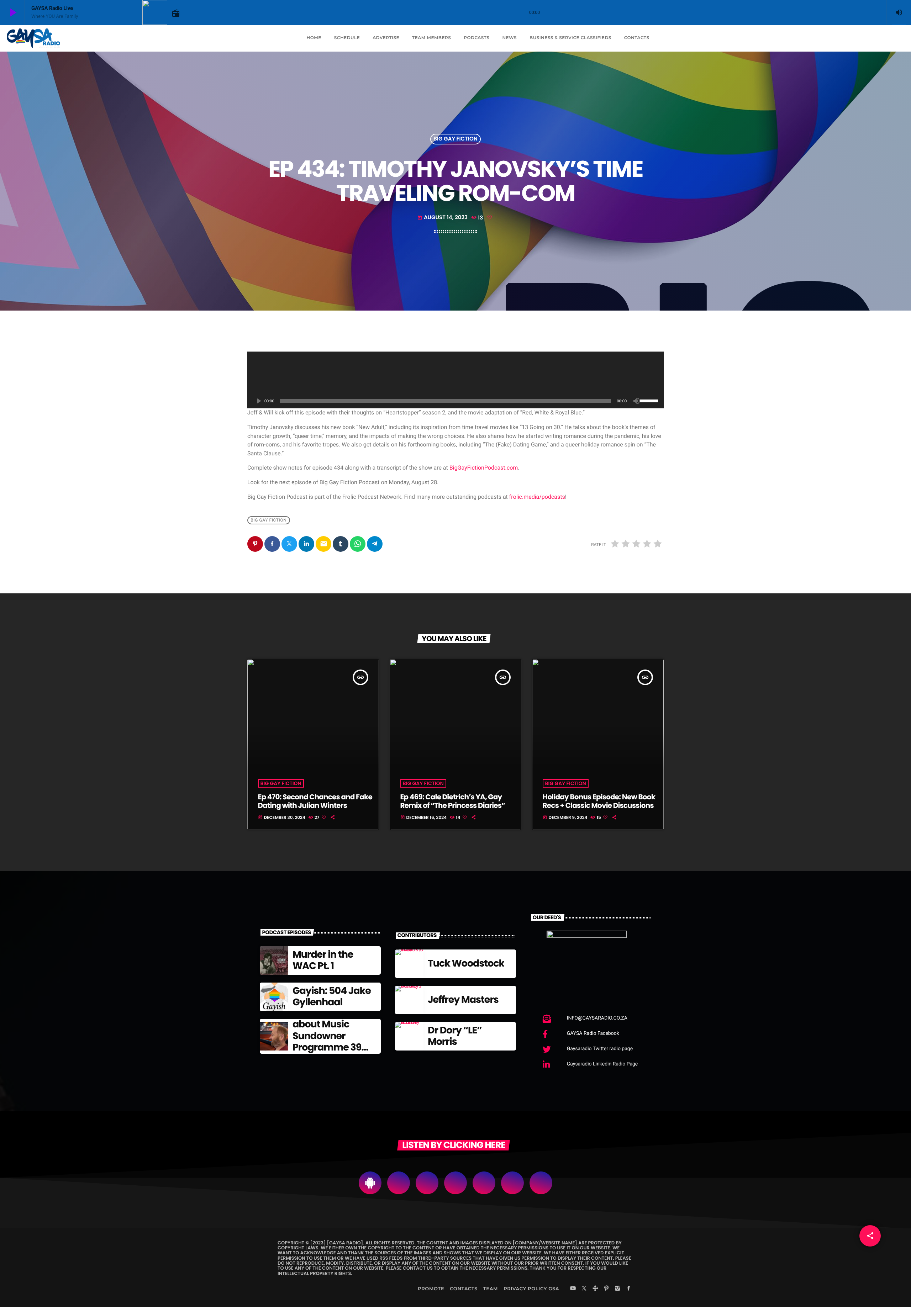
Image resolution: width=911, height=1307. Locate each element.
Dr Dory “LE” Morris (455, 1036)
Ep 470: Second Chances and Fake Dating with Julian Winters (315, 801)
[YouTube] (573, 1288)
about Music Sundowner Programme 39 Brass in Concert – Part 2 (334, 1047)
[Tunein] (595, 1288)
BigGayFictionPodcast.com (483, 467)
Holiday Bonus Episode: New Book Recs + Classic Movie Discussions (599, 801)
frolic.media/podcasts (537, 496)
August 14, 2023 (443, 217)
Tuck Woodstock (466, 963)
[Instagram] (617, 1288)
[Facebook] (629, 1288)
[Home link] (33, 38)
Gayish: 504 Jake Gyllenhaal (332, 996)
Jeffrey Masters (463, 999)
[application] (455, 379)
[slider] (650, 400)
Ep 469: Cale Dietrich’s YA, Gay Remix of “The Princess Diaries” (452, 801)
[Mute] (636, 401)
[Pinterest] (606, 1288)
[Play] (259, 401)
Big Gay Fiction (455, 139)
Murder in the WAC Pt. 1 (323, 960)
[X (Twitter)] (584, 1288)
